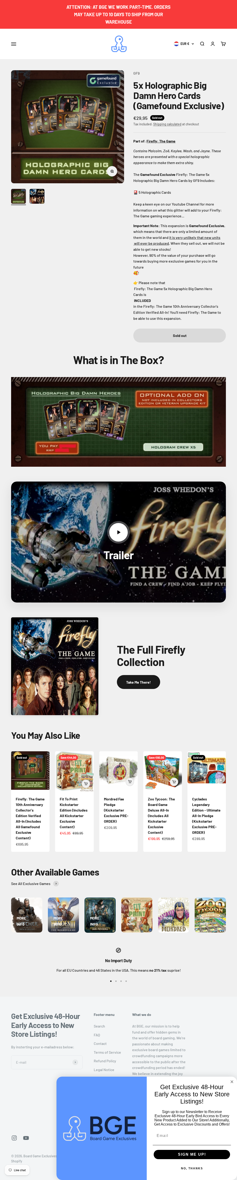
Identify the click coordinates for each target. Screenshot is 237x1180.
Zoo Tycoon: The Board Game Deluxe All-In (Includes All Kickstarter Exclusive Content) (161, 815)
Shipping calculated (167, 124)
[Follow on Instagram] (14, 1138)
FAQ (97, 1035)
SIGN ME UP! (192, 1154)
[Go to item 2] (37, 197)
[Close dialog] (232, 1082)
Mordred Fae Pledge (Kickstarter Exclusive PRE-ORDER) (116, 810)
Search (99, 1026)
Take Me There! (138, 682)
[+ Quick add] (86, 784)
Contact (100, 1043)
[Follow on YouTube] (26, 1138)
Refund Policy (105, 1061)
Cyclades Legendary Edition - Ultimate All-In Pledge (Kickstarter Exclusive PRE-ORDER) (206, 815)
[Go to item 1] (18, 197)
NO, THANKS (192, 1168)
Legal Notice (104, 1069)
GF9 (136, 73)
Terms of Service (107, 1052)
